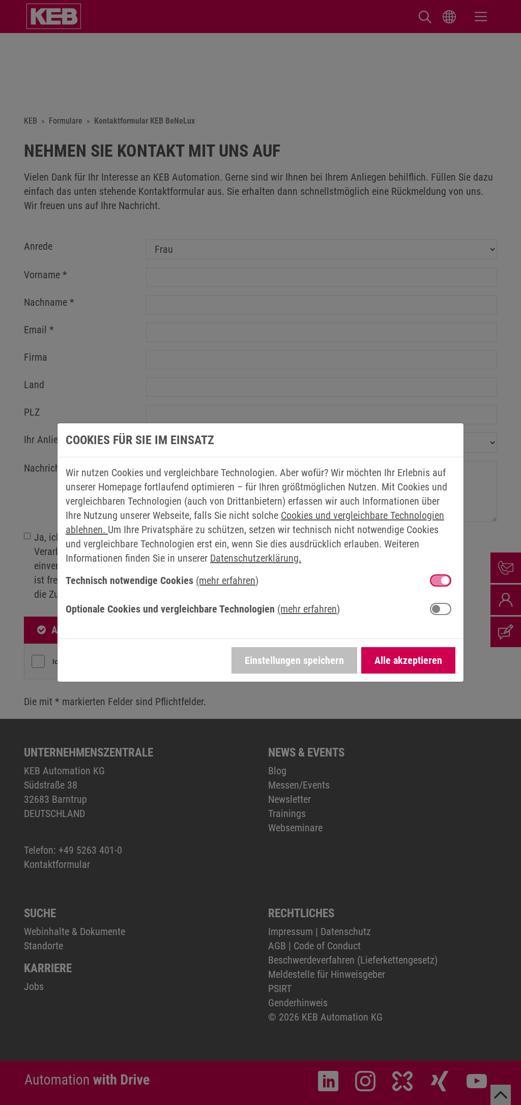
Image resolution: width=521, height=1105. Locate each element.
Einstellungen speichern (294, 660)
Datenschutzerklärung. (255, 558)
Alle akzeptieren (408, 660)
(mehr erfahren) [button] (227, 580)
